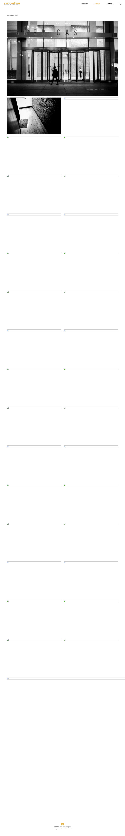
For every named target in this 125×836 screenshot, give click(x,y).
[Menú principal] (119, 4)
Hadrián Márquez (12, 3)
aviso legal (54, 829)
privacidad (63, 829)
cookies (71, 829)
